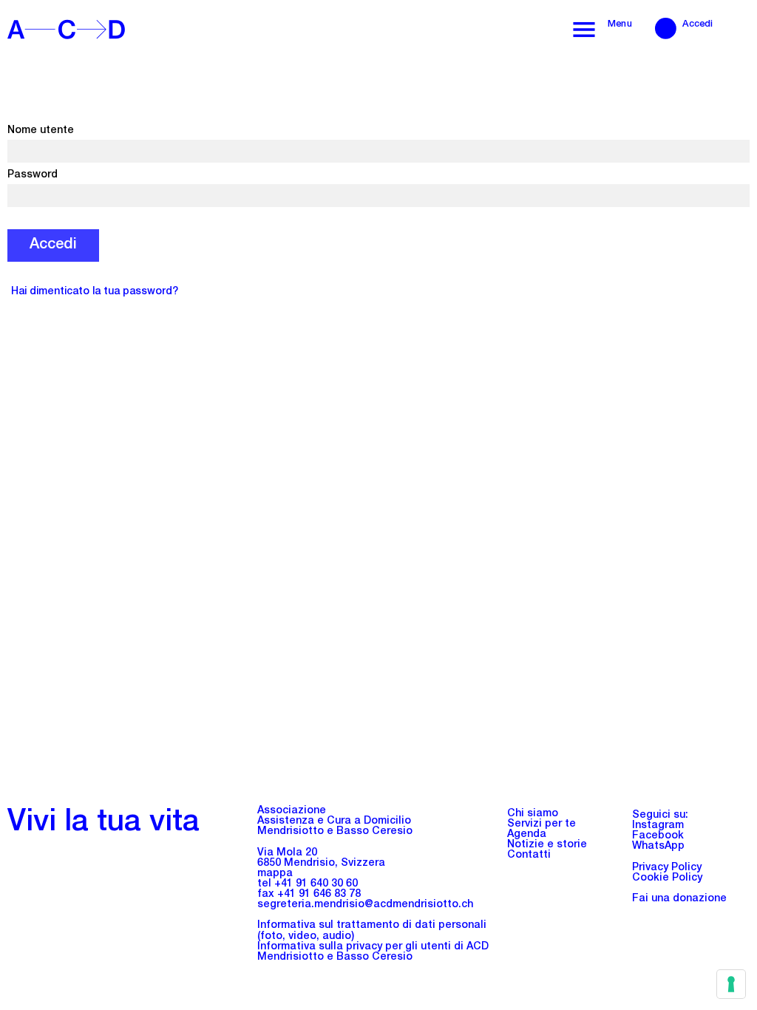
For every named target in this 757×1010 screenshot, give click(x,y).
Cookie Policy (667, 878)
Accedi (697, 24)
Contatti (529, 855)
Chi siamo (532, 814)
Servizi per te (541, 824)
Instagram (658, 826)
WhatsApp (658, 846)
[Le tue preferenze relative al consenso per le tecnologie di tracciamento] (731, 984)
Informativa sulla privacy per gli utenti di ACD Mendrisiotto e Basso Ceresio (373, 952)
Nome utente (40, 131)
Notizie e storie (547, 845)
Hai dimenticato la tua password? (94, 292)
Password (32, 175)
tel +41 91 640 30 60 (307, 884)
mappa (275, 874)
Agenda (526, 835)
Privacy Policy (667, 868)
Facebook (658, 836)
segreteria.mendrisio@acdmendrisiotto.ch (365, 905)
